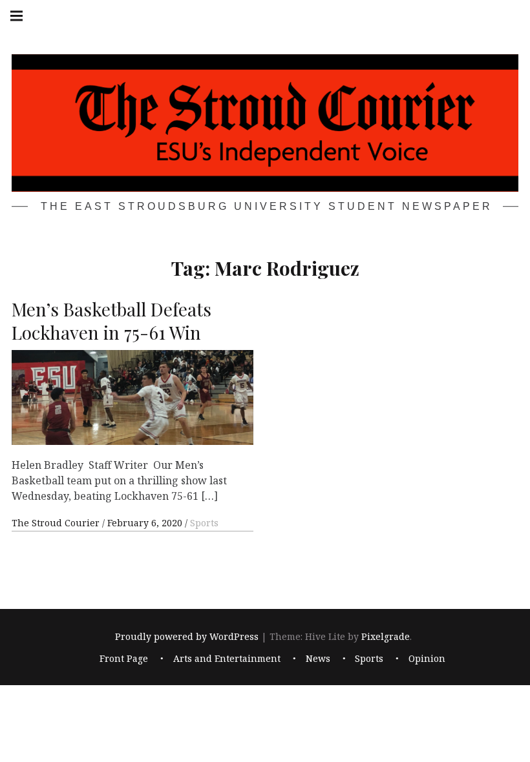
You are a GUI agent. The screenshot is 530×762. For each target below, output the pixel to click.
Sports (204, 523)
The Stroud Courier (57, 523)
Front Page (124, 658)
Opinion (426, 658)
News (318, 658)
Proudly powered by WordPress (187, 636)
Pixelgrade (385, 636)
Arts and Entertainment (227, 658)
